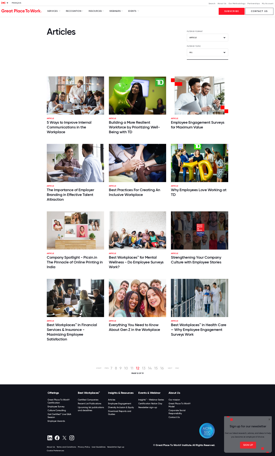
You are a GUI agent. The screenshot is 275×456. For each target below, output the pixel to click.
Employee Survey (56, 406)
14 (150, 368)
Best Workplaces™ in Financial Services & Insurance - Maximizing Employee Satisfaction (72, 331)
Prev (107, 368)
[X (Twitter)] (64, 437)
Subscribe (231, 11)
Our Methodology (237, 3)
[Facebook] (57, 437)
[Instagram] (72, 437)
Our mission (174, 399)
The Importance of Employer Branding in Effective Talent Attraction (70, 194)
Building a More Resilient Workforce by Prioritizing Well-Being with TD (134, 127)
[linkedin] (50, 437)
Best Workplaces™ (89, 393)
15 (156, 368)
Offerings (53, 393)
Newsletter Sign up (115, 447)
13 (143, 368)
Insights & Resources (120, 393)
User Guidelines (99, 447)
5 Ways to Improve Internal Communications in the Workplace (69, 127)
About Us (222, 3)
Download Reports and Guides (119, 412)
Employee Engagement (119, 403)
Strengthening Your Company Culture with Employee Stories (196, 259)
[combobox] (207, 37)
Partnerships (253, 3)
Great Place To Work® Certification (59, 401)
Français (16, 3)
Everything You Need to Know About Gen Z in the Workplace (134, 327)
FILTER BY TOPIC (194, 46)
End (177, 368)
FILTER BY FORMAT (195, 31)
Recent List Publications (89, 403)
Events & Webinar (149, 393)
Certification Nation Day (150, 403)
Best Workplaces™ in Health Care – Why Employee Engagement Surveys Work (198, 329)
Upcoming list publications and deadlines (91, 409)
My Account (267, 3)
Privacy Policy (84, 447)
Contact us (259, 11)
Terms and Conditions (66, 447)
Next (170, 368)
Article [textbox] (193, 37)
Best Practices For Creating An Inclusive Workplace (134, 192)
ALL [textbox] (191, 52)
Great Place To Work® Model (180, 405)
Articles (111, 399)
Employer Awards (56, 421)
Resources (95, 11)
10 (126, 368)
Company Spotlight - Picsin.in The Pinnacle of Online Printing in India (75, 262)
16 (162, 368)
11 (131, 368)
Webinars (115, 11)
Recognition (73, 11)
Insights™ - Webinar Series (151, 399)
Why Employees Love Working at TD (198, 192)
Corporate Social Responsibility (177, 412)
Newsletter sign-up (147, 407)
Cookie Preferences (55, 450)
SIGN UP (248, 444)
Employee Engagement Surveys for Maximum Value (197, 124)
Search (212, 3)
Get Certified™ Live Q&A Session (59, 415)
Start (98, 368)
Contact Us (174, 417)
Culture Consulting (57, 410)
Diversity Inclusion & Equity (121, 407)
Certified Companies (88, 399)
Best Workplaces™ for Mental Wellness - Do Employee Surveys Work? (136, 262)
